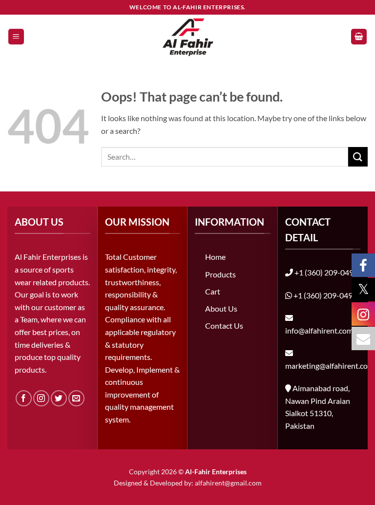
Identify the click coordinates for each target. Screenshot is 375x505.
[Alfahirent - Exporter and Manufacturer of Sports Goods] (187, 37)
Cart (212, 291)
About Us (221, 308)
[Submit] (358, 156)
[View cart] (359, 37)
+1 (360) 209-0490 (326, 272)
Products (220, 274)
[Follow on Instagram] (41, 398)
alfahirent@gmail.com (228, 483)
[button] (16, 37)
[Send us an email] (76, 398)
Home (215, 256)
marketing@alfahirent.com (329, 365)
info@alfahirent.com (319, 330)
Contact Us (224, 325)
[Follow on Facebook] (24, 398)
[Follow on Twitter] (59, 398)
